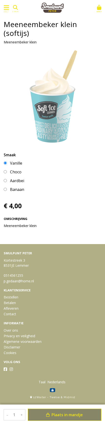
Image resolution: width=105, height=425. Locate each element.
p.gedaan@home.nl (19, 281)
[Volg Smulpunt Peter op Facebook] (5, 369)
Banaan (17, 189)
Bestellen (11, 297)
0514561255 (13, 275)
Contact (10, 314)
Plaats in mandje (67, 414)
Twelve (55, 397)
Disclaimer (12, 347)
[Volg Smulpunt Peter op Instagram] (11, 369)
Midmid (69, 397)
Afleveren (11, 308)
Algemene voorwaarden (23, 341)
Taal (42, 382)
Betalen (10, 302)
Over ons (11, 330)
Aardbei (17, 180)
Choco (15, 172)
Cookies (10, 352)
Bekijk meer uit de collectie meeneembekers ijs (41, 235)
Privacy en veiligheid (19, 336)
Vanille (16, 163)
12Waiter (39, 397)
